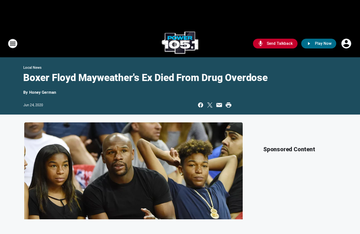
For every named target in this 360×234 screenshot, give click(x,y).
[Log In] (346, 43)
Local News (32, 68)
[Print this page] (228, 105)
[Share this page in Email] (219, 105)
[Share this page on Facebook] (200, 105)
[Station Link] (180, 43)
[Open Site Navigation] (13, 43)
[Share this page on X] (209, 105)
